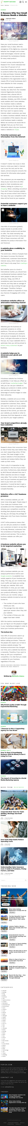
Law (3, 1026)
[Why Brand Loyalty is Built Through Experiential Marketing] (14, 693)
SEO (11, 666)
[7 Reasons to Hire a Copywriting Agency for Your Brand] (14, 717)
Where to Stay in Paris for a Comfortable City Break (17, 960)
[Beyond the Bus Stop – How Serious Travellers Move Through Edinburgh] (4, 976)
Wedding (4, 1054)
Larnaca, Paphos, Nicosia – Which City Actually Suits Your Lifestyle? (18, 928)
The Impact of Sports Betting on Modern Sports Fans (17, 944)
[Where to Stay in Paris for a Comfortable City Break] (4, 960)
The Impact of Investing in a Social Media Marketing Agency (13, 779)
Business (10, 665)
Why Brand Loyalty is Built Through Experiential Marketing (13, 705)
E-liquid (4, 1001)
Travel (3, 895)
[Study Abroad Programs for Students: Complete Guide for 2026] (4, 968)
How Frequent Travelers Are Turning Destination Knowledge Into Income (17, 1096)
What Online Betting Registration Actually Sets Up (17, 909)
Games (4, 1012)
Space (4, 1045)
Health (4, 1017)
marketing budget (17, 383)
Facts (3, 1007)
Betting (4, 992)
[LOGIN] (20, 2)
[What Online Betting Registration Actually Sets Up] (4, 911)
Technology (5, 1050)
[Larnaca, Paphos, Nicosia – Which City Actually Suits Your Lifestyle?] (4, 928)
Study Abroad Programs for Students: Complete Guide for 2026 (18, 968)
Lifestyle (4, 1028)
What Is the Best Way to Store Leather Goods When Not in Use (18, 952)
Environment (5, 1006)
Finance (4, 1009)
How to (9, 750)
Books (4, 995)
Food (3, 1011)
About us (22, 1122)
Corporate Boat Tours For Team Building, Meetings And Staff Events (12, 813)
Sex (3, 1042)
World (3, 1056)
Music (3, 1032)
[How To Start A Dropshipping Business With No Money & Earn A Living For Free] (14, 741)
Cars (3, 998)
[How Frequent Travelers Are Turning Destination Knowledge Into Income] (14, 897)
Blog (3, 993)
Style (3, 1048)
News (3, 1034)
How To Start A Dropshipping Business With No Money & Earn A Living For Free (13, 754)
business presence (20, 665)
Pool (3, 1039)
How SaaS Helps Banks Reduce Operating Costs (12, 840)
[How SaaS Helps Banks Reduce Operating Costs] (14, 829)
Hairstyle (4, 1015)
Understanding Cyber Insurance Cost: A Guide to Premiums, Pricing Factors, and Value (13, 869)
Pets (3, 1036)
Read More (12, 912)
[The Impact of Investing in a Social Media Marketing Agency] (14, 766)
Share (3, 24)
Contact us (18, 1124)
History (4, 1018)
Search (25, 880)
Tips (3, 1051)
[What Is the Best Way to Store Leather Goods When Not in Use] (4, 952)
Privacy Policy (10, 1124)
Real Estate (5, 1040)
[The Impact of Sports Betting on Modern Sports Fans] (4, 945)
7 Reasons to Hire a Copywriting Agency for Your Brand (12, 729)
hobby (4, 1020)
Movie (3, 1029)
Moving (4, 1031)
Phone (4, 1037)
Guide (3, 1014)
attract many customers (9, 345)
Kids (3, 1025)
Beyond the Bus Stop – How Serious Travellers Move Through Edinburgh (17, 976)
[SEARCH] (23, 2)
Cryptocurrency (6, 1000)
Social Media (5, 1043)
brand (4, 665)
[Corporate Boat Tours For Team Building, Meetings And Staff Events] (14, 800)
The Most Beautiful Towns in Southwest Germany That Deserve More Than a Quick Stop (17, 918)
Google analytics (6, 576)
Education (5, 1003)
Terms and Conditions (13, 1122)
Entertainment (6, 1004)
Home (3, 1022)
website (16, 666)
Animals (4, 990)
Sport (3, 1047)
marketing (5, 666)
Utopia (16, 129)
